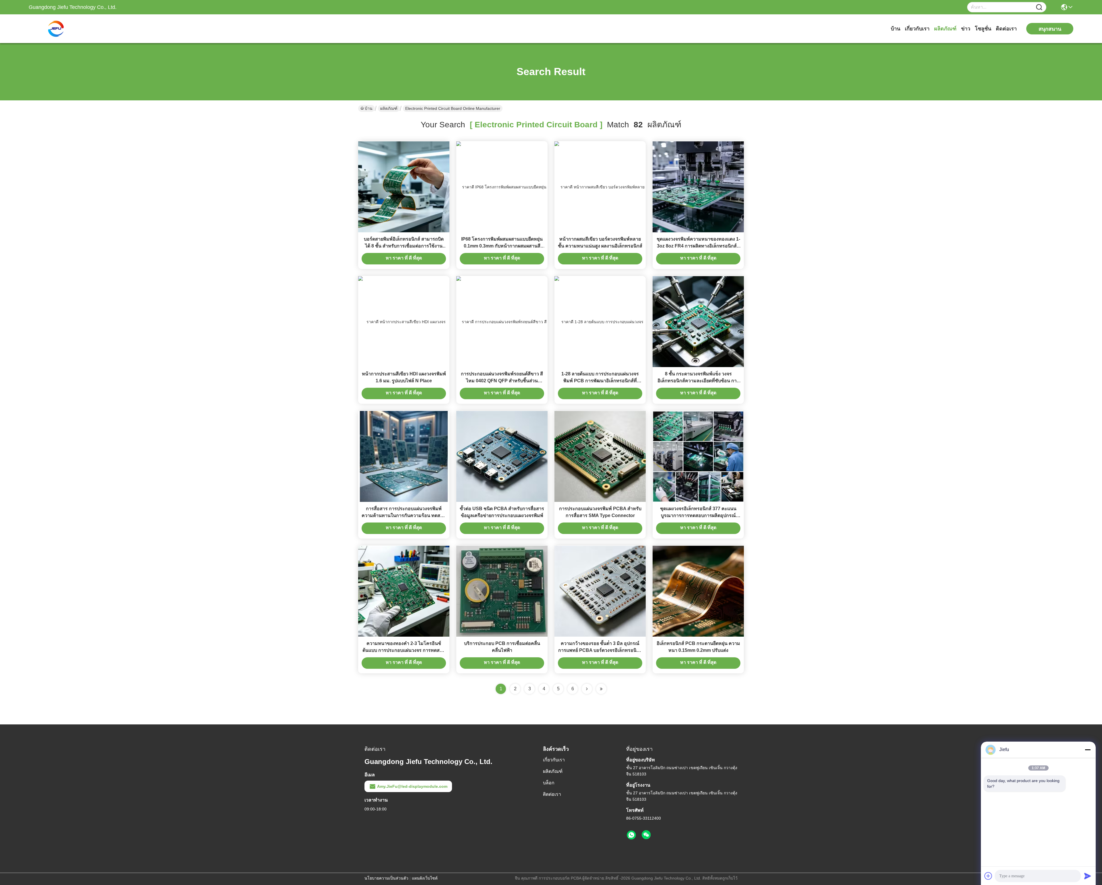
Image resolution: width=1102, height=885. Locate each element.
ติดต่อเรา (1006, 29)
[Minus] (1087, 749)
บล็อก (548, 782)
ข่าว (965, 29)
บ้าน (895, 29)
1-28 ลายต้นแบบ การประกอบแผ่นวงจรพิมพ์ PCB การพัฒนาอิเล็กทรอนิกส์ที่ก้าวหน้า (600, 380)
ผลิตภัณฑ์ (945, 29)
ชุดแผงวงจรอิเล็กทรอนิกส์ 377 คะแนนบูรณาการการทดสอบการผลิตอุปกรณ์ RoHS (698, 515)
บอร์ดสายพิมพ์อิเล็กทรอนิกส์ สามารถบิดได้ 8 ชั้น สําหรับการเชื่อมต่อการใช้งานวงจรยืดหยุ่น (404, 246)
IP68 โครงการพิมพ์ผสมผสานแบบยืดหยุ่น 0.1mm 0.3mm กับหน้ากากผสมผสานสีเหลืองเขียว (502, 246)
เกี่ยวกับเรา (917, 29)
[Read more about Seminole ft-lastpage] (601, 689)
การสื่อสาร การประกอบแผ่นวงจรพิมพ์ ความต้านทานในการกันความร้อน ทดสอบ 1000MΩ (404, 515)
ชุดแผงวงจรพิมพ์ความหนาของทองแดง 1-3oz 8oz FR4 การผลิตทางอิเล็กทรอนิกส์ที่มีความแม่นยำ (698, 246)
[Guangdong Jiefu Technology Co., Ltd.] (60, 28)
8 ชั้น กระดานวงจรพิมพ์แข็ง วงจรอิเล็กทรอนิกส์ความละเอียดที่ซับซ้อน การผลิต (698, 380)
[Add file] (988, 876)
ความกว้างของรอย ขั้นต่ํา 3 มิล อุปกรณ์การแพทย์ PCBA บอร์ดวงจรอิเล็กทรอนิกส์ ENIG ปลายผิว (600, 650)
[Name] (1039, 7)
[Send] (1087, 876)
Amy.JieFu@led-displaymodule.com (412, 786)
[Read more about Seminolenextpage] (587, 689)
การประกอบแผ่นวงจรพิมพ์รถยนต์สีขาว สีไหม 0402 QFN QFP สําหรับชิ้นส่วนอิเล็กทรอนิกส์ (502, 380)
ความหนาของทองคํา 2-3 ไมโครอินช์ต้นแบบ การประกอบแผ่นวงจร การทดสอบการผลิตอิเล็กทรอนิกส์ (403, 650)
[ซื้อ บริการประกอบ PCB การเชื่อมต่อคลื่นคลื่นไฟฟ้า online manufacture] (502, 591)
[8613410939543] (631, 835)
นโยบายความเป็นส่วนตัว (386, 878)
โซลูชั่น (983, 29)
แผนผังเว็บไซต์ (425, 878)
